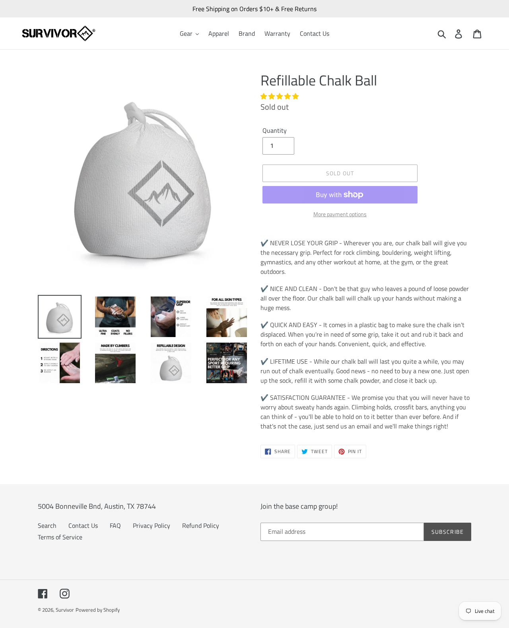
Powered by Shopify (98, 610)
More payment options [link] (340, 214)
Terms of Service (60, 537)
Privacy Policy (151, 525)
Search (47, 525)
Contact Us (83, 525)
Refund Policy (200, 525)
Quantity (274, 130)
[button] (280, 96)
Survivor (65, 610)
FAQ (115, 525)
